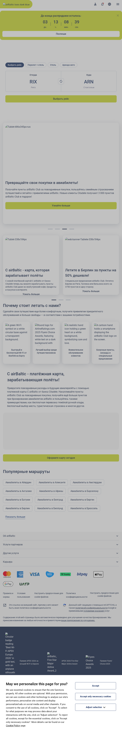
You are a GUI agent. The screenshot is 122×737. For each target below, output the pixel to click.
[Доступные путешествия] (95, 4)
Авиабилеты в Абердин (18, 482)
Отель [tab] (53, 65)
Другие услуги (11, 553)
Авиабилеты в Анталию (19, 491)
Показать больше (15, 516)
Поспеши (61, 33)
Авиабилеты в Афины (51, 491)
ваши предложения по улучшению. (78, 620)
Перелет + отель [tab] (36, 65)
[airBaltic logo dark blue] (16, 4)
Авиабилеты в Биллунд (50, 508)
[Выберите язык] (109, 4)
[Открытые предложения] (102, 4)
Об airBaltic (9, 535)
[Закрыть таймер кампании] (118, 15)
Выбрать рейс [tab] (15, 65)
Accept (95, 685)
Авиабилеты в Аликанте (52, 482)
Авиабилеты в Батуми (18, 499)
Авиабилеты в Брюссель (84, 508)
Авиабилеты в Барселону (84, 491)
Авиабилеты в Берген (82, 499)
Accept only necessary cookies (95, 696)
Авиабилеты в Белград (50, 499)
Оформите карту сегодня (61, 457)
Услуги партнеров (13, 544)
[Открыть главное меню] (118, 4)
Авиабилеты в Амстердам (87, 482)
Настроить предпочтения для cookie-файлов (104, 594)
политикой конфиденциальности (91, 608)
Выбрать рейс (61, 98)
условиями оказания (93, 611)
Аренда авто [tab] (68, 65)
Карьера (7, 561)
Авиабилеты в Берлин (18, 508)
